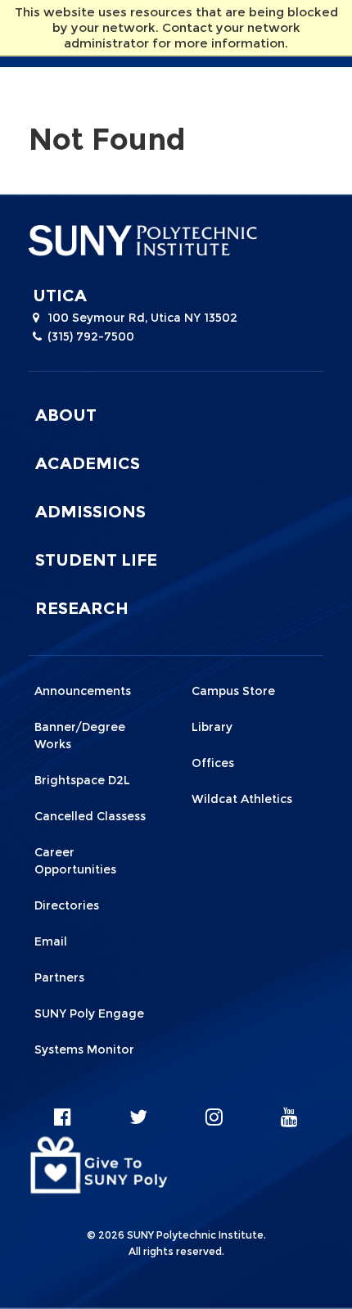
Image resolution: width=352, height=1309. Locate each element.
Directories (66, 905)
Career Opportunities (75, 861)
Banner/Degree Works (79, 736)
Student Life (96, 560)
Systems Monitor (84, 1049)
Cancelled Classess (90, 816)
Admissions (90, 511)
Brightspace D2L (82, 780)
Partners (59, 977)
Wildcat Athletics (242, 799)
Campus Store (233, 691)
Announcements (82, 691)
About (66, 415)
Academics (87, 463)
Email (50, 941)
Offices (213, 763)
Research (82, 608)
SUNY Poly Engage (89, 1013)
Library (212, 727)
